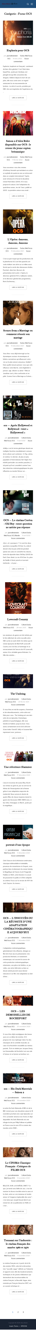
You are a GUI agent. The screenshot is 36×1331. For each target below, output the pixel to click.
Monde (17, 535)
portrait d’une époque (18, 844)
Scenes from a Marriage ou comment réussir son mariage (18, 334)
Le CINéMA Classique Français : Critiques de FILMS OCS (18, 1166)
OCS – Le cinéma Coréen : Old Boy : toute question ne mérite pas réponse (17, 524)
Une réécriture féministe (18, 766)
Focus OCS (11, 440)
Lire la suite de (19, 97)
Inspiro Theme (13, 1326)
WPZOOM (24, 1326)
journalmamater (12, 55)
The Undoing (17, 693)
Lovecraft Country (17, 619)
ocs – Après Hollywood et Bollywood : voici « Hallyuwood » (18, 429)
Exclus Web (24, 55)
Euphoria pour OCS (18, 50)
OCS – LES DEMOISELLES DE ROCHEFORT (18, 1015)
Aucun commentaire (18, 538)
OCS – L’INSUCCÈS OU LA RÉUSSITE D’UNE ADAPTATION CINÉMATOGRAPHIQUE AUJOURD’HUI (18, 925)
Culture (24, 438)
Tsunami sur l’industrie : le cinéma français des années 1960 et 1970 (18, 1244)
